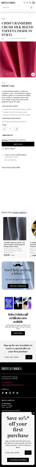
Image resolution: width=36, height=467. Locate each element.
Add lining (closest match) (11, 118)
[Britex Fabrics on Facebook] (3, 393)
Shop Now (18, 333)
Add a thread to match (10, 106)
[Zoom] (33, 74)
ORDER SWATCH (7, 135)
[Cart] (30, 2)
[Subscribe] (28, 452)
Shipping (5, 140)
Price (3, 83)
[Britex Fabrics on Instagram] (10, 393)
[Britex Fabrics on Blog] (17, 393)
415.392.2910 (6, 382)
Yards (4, 125)
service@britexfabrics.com (13, 385)
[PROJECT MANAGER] (18, 276)
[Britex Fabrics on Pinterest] (13, 393)
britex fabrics (19, 212)
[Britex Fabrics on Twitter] (6, 393)
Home (3, 19)
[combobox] (18, 7)
